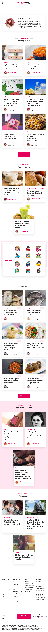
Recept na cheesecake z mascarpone (16, 584)
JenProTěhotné (22, 628)
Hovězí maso (30, 341)
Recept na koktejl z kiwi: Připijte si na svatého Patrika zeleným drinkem (24, 224)
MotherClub (10, 628)
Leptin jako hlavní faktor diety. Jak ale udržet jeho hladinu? (11, 67)
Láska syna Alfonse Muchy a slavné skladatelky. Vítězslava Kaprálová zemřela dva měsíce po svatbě (35, 436)
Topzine (35, 628)
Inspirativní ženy (31, 429)
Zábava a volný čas (8, 132)
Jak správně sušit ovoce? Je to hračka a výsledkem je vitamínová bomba (35, 137)
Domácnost (30, 97)
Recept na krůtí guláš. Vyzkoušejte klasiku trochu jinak (11, 381)
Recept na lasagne (6, 589)
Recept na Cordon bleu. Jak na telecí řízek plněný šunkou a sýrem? (35, 346)
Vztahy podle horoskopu (39, 585)
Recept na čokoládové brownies (16, 596)
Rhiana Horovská (35, 318)
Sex (16, 468)
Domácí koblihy (28, 589)
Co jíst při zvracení (40, 588)
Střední (42, 341)
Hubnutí (6, 62)
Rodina (5, 97)
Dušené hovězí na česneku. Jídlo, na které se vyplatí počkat (35, 381)
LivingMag (27, 629)
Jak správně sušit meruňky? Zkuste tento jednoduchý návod (35, 67)
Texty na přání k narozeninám (40, 582)
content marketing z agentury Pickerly (26, 626)
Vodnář (28, 259)
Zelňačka (4, 596)
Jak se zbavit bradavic (39, 594)
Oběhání (15, 628)
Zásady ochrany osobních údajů (8, 617)
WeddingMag (21, 629)
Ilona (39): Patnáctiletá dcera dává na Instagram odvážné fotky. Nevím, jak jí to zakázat (12, 436)
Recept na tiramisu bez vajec (17, 592)
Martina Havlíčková (12, 319)
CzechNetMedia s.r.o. (13, 625)
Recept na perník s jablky (18, 588)
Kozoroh (38, 273)
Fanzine (40, 628)
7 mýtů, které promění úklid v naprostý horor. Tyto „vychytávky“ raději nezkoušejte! (35, 102)
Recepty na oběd (31, 308)
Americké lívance (29, 583)
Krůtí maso (6, 376)
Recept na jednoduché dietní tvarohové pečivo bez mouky (35, 193)
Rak (38, 259)
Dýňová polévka (40, 599)
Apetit (28, 62)
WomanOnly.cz (18, 11)
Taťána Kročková (11, 443)
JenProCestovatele (13, 629)
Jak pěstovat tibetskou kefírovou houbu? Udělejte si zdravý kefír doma (12, 191)
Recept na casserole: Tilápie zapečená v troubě (34, 312)
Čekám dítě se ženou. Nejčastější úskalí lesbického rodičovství (12, 522)
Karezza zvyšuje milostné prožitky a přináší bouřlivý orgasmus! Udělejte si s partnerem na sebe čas (23, 474)
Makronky (27, 591)
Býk (28, 273)
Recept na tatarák (6, 583)
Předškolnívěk (29, 628)
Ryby (28, 266)
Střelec (38, 266)
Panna (17, 266)
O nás (3, 613)
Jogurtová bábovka (29, 587)
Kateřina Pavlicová (11, 72)
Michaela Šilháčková (35, 353)
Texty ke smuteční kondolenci (40, 591)
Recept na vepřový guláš (6, 593)
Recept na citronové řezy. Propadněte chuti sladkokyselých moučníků (12, 347)
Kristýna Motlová (11, 353)
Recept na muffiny (17, 605)
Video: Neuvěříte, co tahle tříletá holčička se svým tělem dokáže (12, 136)
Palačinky (27, 581)
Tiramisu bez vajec (29, 585)
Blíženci (17, 273)
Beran (38, 251)
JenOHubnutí (38, 629)
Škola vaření (30, 132)
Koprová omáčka (40, 597)
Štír (17, 259)
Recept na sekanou (6, 587)
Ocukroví (32, 629)
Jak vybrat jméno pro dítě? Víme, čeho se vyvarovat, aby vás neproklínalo (11, 102)
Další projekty (5, 615)
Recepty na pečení (31, 188)
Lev (17, 251)
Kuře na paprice (5, 591)
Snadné (42, 188)
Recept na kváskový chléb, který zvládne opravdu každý (11, 312)
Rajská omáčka (5, 585)
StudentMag (5, 629)
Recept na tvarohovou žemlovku (16, 601)
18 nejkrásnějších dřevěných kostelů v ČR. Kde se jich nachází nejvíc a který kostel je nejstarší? (35, 524)
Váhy (28, 251)
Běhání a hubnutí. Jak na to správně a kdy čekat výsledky (24, 557)
